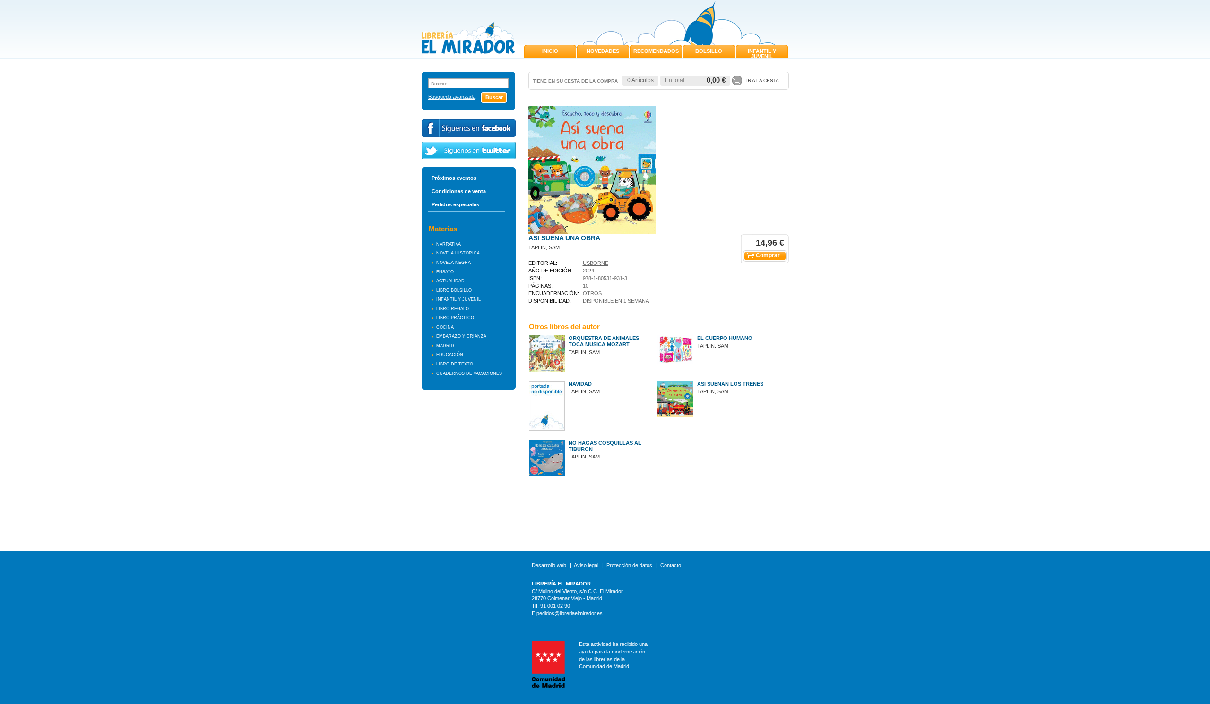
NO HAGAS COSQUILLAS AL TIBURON (605, 446)
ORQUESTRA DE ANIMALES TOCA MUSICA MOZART (604, 341)
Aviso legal (586, 565)
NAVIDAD (580, 384)
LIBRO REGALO (452, 308)
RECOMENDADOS (656, 51)
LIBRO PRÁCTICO (455, 317)
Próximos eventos (454, 178)
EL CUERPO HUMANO (724, 338)
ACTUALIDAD (450, 281)
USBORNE (595, 263)
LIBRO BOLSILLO (454, 290)
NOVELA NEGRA (453, 262)
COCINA (445, 327)
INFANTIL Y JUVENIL (762, 53)
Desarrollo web (549, 565)
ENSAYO (445, 272)
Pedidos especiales (455, 204)
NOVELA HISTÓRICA (458, 253)
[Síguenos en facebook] (469, 128)
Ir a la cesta (762, 80)
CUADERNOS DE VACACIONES (469, 373)
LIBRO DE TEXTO (454, 364)
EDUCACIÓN (449, 354)
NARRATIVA (448, 244)
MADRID (445, 345)
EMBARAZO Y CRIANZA (461, 336)
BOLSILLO (708, 51)
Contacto (670, 565)
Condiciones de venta (459, 191)
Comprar (768, 255)
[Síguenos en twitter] (469, 150)
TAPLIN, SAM (544, 247)
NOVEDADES (603, 51)
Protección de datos (629, 565)
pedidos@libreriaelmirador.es (569, 613)
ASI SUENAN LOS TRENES (730, 384)
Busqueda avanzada (451, 97)
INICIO (550, 51)
